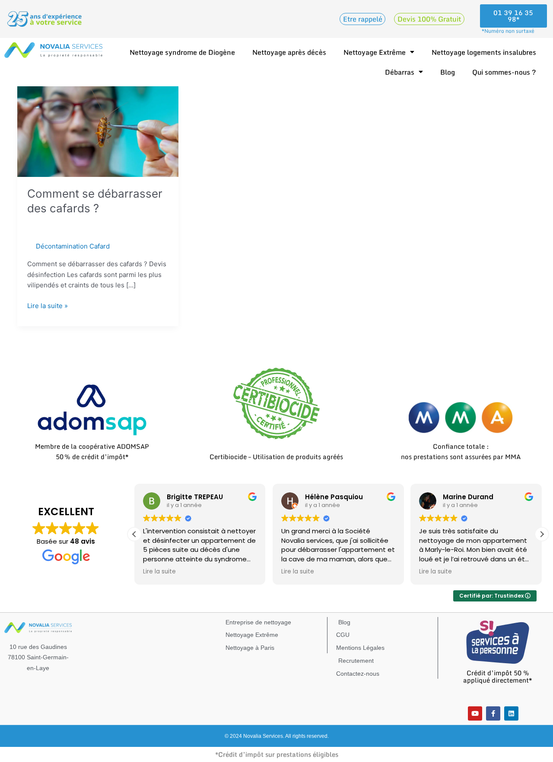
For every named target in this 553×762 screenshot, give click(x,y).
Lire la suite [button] (159, 572)
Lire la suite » (47, 305)
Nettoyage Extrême (374, 52)
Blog (447, 72)
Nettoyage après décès (289, 52)
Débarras (399, 72)
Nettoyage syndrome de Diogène (182, 52)
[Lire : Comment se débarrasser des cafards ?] (97, 131)
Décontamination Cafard (73, 246)
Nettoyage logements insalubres (484, 52)
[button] (541, 534)
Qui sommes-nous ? (504, 72)
